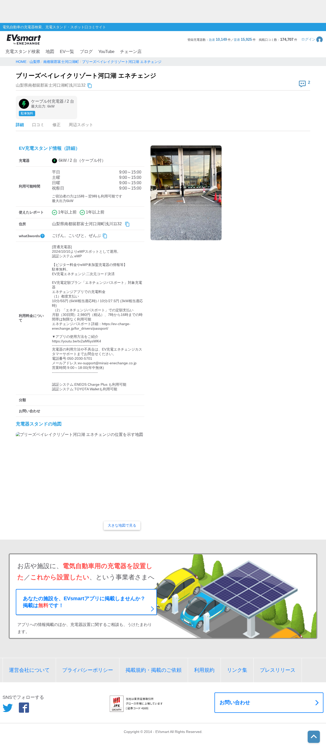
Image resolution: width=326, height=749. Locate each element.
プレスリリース (277, 670)
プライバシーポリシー (87, 670)
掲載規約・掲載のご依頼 (154, 670)
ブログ (86, 51)
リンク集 (237, 670)
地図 (50, 51)
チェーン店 (131, 51)
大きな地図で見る (122, 525)
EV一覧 (67, 51)
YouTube (106, 51)
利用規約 (204, 670)
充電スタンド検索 (22, 51)
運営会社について (29, 670)
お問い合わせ (235, 702)
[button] (312, 39)
